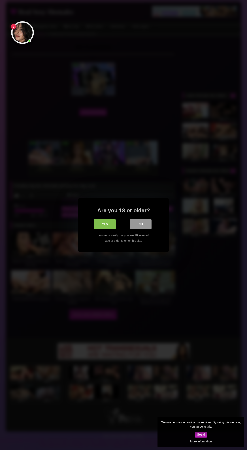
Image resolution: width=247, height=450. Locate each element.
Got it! (201, 434)
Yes (105, 224)
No (141, 224)
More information (201, 441)
